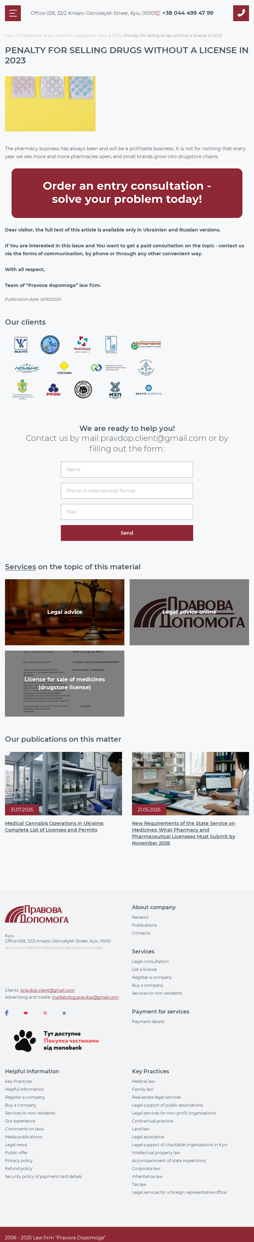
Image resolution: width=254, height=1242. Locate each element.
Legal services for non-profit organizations (174, 1113)
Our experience (20, 1120)
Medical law (143, 1081)
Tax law (139, 1184)
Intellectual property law (156, 1152)
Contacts (141, 933)
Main (10, 35)
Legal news (16, 1144)
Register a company (152, 977)
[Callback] (241, 13)
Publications (144, 925)
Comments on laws (24, 1128)
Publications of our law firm (45, 35)
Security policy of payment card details (43, 1176)
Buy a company (147, 985)
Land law (141, 1128)
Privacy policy (19, 1160)
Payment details (148, 1021)
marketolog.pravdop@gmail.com (85, 997)
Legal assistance (148, 1136)
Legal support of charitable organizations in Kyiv (180, 1144)
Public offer (16, 1152)
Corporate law (146, 1168)
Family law (142, 1089)
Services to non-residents (157, 993)
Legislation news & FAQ (98, 35)
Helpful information (24, 1089)
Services (20, 566)
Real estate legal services (156, 1097)
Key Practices (18, 1081)
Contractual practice (152, 1120)
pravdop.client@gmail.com (48, 990)
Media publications (23, 1136)
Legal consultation (150, 961)
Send (127, 533)
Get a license (144, 969)
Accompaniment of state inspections (169, 1160)
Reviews (140, 917)
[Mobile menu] (13, 13)
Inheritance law (147, 1176)
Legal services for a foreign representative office (179, 1192)
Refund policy (18, 1168)
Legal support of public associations (167, 1105)
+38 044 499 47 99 (187, 13)
